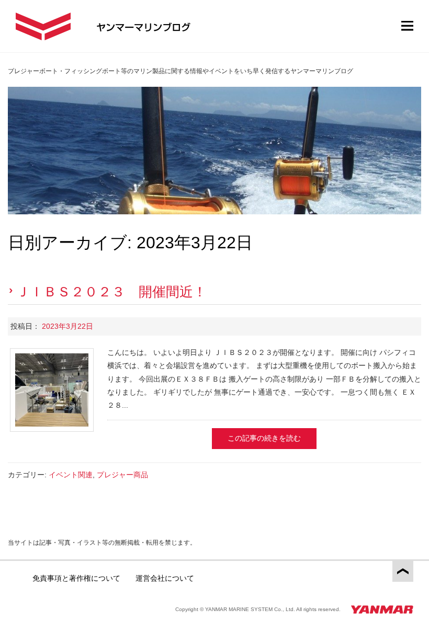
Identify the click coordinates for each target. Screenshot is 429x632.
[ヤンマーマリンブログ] (43, 26)
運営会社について (165, 578)
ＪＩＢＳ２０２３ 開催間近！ (111, 292)
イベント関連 (71, 474)
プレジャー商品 (122, 474)
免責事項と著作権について (76, 578)
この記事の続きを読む (264, 438)
